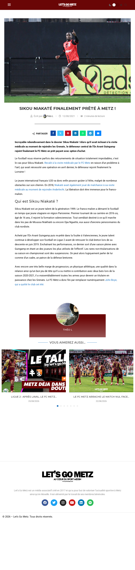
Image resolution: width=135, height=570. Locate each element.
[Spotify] (90, 502)
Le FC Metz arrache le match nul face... (101, 396)
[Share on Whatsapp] (83, 133)
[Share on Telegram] (90, 133)
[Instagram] (63, 502)
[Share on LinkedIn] (75, 133)
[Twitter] (54, 502)
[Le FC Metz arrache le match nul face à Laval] (101, 370)
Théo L (50, 116)
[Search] (125, 5)
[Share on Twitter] (60, 133)
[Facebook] (45, 502)
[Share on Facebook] (53, 133)
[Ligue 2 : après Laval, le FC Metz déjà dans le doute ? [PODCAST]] (34, 370)
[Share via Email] (98, 133)
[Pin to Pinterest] (68, 133)
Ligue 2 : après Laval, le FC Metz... (34, 396)
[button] (6, 378)
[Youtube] (72, 502)
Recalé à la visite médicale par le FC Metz (67, 162)
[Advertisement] (67, 433)
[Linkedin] (81, 502)
